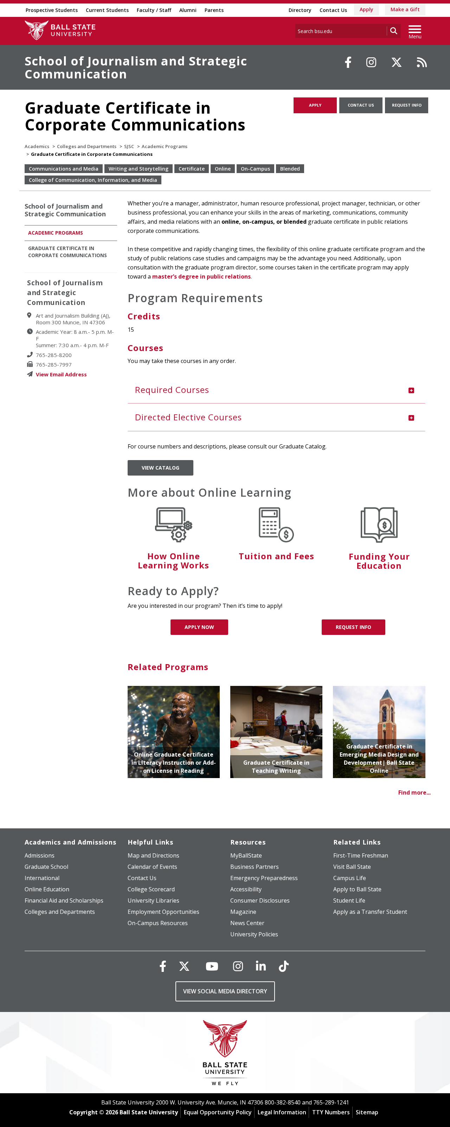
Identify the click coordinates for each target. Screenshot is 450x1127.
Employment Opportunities (163, 912)
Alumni (188, 10)
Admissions (39, 855)
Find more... (414, 792)
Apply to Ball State (357, 889)
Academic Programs (164, 146)
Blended (290, 168)
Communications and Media (63, 168)
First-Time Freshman (360, 855)
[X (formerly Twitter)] (184, 966)
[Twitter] (397, 62)
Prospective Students (52, 10)
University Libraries (153, 900)
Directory (300, 10)
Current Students (107, 10)
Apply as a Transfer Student (370, 912)
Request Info (407, 105)
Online (223, 168)
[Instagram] (371, 62)
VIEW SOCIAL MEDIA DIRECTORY (225, 991)
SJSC (129, 146)
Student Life (349, 900)
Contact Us (333, 10)
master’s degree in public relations (201, 276)
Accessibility (246, 889)
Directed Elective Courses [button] (188, 417)
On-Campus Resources (158, 923)
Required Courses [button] (172, 389)
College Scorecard (151, 889)
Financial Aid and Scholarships (64, 900)
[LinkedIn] (261, 966)
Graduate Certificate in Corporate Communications (67, 252)
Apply (366, 9)
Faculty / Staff (154, 10)
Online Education (47, 889)
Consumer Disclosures (260, 900)
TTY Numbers (331, 1112)
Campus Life (349, 878)
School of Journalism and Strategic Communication (136, 67)
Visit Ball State (352, 867)
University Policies (254, 934)
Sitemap (367, 1112)
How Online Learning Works (173, 560)
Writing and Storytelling (138, 168)
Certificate (192, 168)
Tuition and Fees (276, 556)
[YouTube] (212, 966)
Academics (37, 146)
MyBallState (246, 855)
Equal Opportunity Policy (218, 1112)
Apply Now (199, 627)
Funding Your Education (379, 560)
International (42, 878)
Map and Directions (153, 855)
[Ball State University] (225, 1054)
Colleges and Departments (86, 146)
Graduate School (46, 867)
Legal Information (282, 1112)
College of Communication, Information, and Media (93, 180)
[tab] (277, 389)
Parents (214, 10)
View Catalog (160, 467)
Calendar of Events (152, 867)
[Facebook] (348, 62)
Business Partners (254, 867)
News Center (247, 923)
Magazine (243, 912)
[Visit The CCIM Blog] (422, 62)
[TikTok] (284, 966)
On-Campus (255, 168)
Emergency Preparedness (264, 878)
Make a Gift (405, 9)
